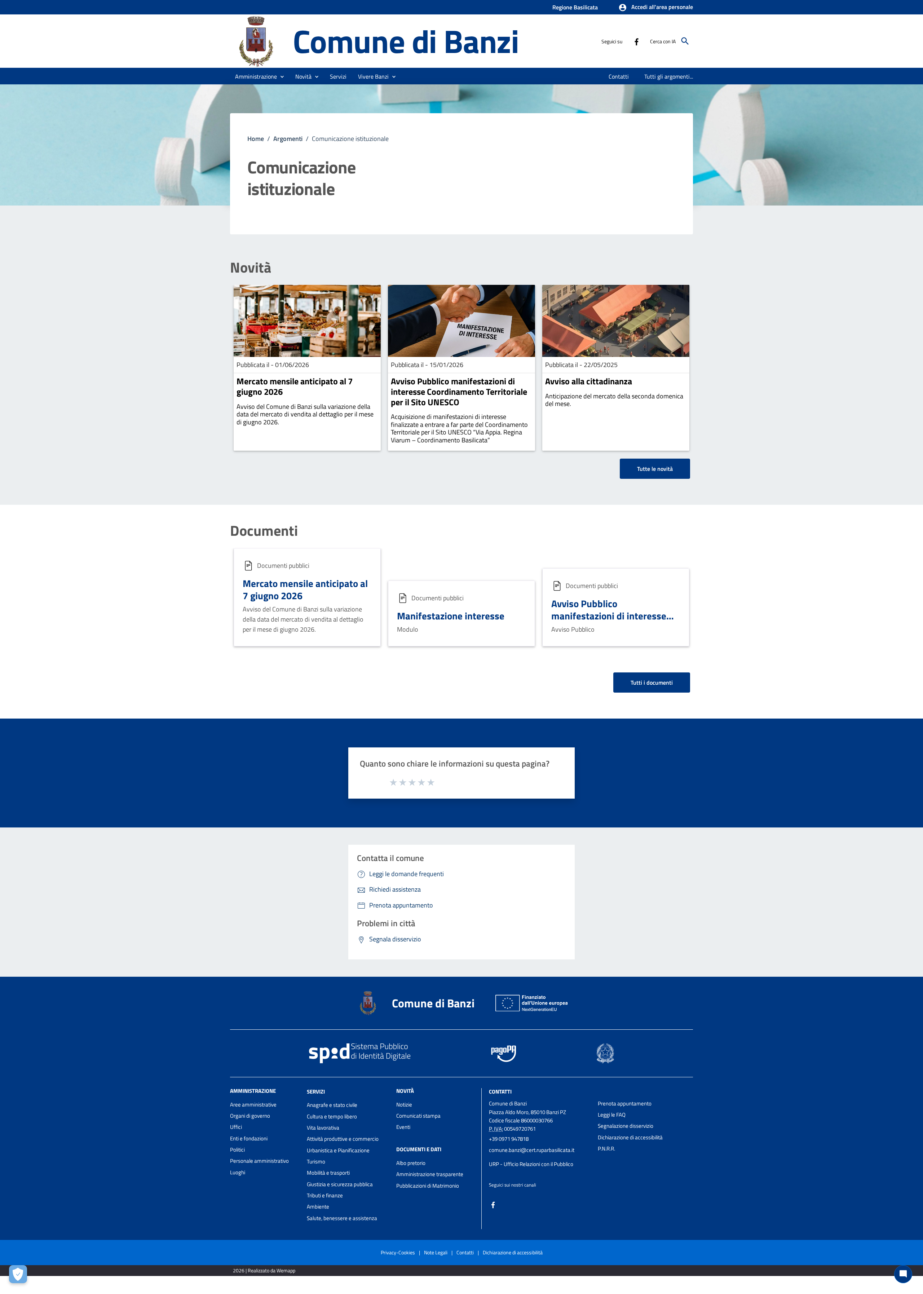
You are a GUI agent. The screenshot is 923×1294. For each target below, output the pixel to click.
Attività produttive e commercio (343, 1139)
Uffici (236, 1127)
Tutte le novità (655, 468)
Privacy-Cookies (398, 1252)
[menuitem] (619, 76)
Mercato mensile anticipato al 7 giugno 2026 (295, 386)
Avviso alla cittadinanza (588, 381)
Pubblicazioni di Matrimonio (427, 1186)
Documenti (264, 530)
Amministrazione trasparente (429, 1174)
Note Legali (435, 1252)
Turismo (316, 1161)
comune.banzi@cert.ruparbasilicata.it (531, 1150)
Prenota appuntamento (625, 1103)
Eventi (403, 1127)
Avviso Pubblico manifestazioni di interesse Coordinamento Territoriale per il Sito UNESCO (459, 391)
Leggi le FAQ (612, 1114)
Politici (237, 1149)
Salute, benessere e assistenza (342, 1218)
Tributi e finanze (325, 1195)
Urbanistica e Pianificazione (338, 1150)
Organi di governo (250, 1116)
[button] (655, 7)
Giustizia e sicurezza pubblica (340, 1184)
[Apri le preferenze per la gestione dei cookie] (18, 1274)
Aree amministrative (253, 1104)
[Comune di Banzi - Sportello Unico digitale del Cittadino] (258, 40)
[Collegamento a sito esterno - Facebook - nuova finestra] (636, 41)
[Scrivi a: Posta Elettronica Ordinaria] (540, 1157)
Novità (250, 267)
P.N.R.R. (606, 1148)
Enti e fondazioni (249, 1138)
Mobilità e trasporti (328, 1173)
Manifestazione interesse (450, 615)
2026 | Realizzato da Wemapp (264, 1270)
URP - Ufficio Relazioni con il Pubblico (531, 1164)
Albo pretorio (410, 1163)
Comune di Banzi (406, 41)
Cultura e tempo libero (332, 1116)
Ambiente (318, 1206)
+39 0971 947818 (509, 1139)
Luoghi (237, 1172)
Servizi (316, 1091)
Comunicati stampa (418, 1116)
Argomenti (287, 138)
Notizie (404, 1104)
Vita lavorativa (323, 1127)
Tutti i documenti (652, 682)
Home (255, 138)
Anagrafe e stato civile (332, 1105)
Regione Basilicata (575, 7)
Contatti (500, 1091)
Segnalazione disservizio (625, 1126)
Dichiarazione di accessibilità (630, 1137)
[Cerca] (685, 41)
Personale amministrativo (259, 1161)
